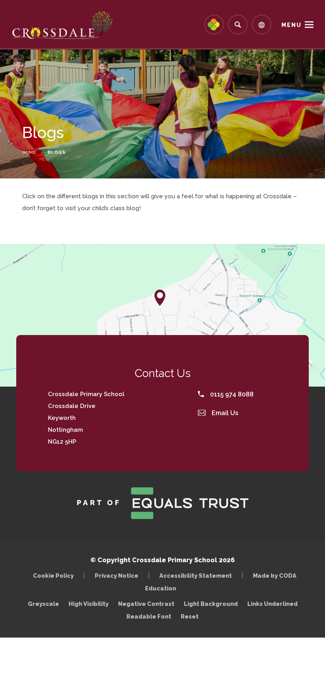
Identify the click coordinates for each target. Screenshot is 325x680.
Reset (190, 616)
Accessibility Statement (195, 575)
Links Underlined (272, 603)
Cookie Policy (53, 575)
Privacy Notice (116, 575)
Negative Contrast (146, 603)
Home (29, 152)
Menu (291, 25)
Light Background (211, 603)
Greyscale (43, 603)
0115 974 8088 (231, 394)
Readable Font (148, 616)
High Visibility (89, 603)
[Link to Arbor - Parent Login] (214, 24)
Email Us (224, 413)
